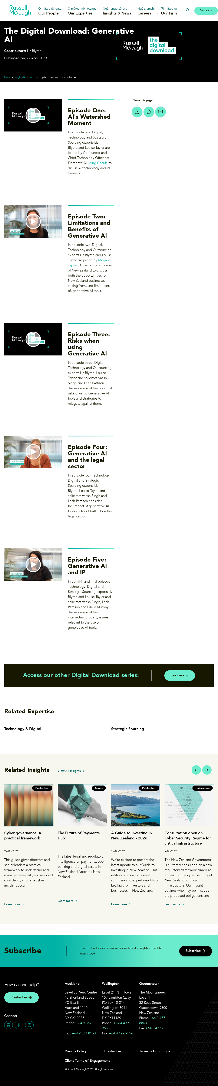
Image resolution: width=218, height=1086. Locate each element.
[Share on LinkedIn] (137, 112)
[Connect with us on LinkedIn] (8, 1025)
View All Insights (69, 771)
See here (177, 675)
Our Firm (169, 11)
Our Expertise (82, 11)
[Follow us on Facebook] (19, 1025)
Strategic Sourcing (127, 729)
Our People (49, 11)
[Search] (187, 10)
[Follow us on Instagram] (29, 1025)
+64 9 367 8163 (84, 1033)
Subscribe (193, 951)
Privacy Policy (75, 1051)
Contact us (206, 10)
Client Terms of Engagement (87, 1061)
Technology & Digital (22, 729)
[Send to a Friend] (160, 112)
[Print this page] (148, 112)
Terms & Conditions (154, 1051)
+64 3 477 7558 (157, 1028)
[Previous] (196, 770)
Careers (146, 11)
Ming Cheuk (97, 163)
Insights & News (117, 11)
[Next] (207, 770)
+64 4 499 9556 (121, 1033)
